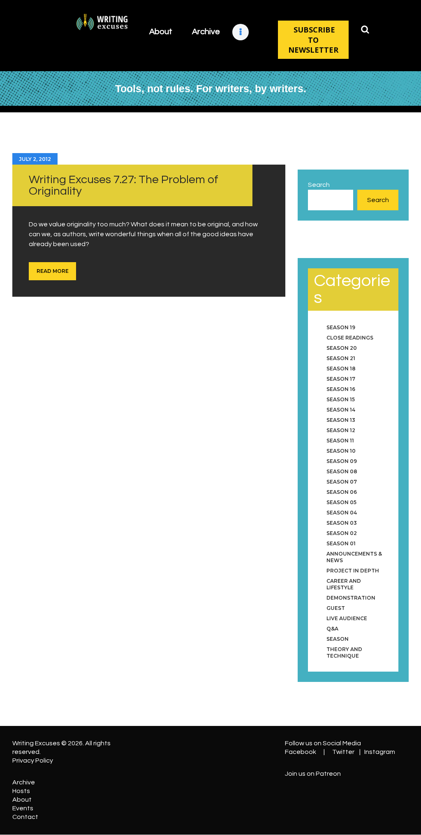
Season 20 (341, 348)
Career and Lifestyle (343, 584)
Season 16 (340, 389)
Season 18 (341, 368)
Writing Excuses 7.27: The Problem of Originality (123, 185)
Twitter (343, 752)
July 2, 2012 (35, 159)
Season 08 (341, 471)
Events (22, 808)
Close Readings (349, 338)
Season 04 (341, 512)
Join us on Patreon (313, 773)
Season (337, 639)
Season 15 (340, 399)
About (22, 799)
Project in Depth (352, 571)
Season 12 (340, 430)
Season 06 (341, 492)
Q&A (332, 629)
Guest (335, 608)
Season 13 (340, 420)
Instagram (379, 752)
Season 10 (341, 451)
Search (319, 184)
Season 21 (340, 358)
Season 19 (340, 327)
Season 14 (340, 410)
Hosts (21, 791)
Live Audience (346, 618)
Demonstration (350, 598)
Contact (25, 817)
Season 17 (340, 379)
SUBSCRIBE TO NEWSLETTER (313, 40)
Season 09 (341, 461)
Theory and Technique (344, 652)
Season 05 (341, 502)
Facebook (300, 752)
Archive (23, 782)
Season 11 (340, 440)
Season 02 (341, 533)
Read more (53, 271)
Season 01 (341, 543)
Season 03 (341, 523)
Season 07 (341, 482)
